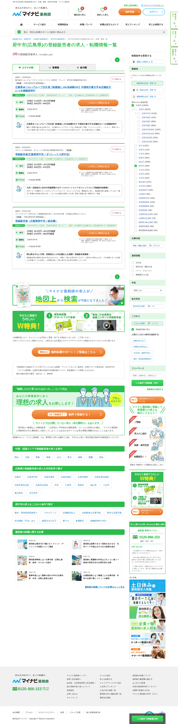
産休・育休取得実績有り (26, 513)
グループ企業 (75, 712)
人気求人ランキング (108, 686)
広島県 (138, 105)
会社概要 (16, 712)
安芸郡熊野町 (144, 206)
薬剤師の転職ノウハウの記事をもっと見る (105, 587)
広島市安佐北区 (22, 485)
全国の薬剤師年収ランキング (144, 686)
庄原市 (141, 174)
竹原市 (141, 150)
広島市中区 (32, 477)
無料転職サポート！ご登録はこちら (68, 352)
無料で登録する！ (70, 414)
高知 (101, 457)
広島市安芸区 (147, 138)
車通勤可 (80, 521)
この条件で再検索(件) (147, 719)
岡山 (17, 457)
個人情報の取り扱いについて (78, 686)
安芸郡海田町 (144, 202)
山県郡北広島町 (145, 218)
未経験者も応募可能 (91, 513)
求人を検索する (156, 24)
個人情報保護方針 (93, 712)
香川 (69, 457)
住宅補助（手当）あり (25, 521)
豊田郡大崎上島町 (146, 222)
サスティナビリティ (46, 712)
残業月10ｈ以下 (49, 521)
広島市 (18, 477)
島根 (48, 457)
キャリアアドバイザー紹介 (110, 683)
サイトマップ (72, 698)
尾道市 (81, 485)
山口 (59, 457)
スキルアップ (50, 513)
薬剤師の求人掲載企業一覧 (110, 694)
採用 (62, 712)
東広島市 (19, 493)
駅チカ (66, 521)
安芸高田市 (143, 190)
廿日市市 (33, 493)
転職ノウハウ (86, 24)
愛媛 (91, 457)
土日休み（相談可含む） (142, 353)
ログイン (153, 12)
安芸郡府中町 (144, 198)
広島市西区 (83, 477)
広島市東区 (49, 477)
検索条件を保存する (155, 389)
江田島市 (142, 194)
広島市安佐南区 (102, 477)
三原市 (68, 485)
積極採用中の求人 (98, 521)
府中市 (141, 166)
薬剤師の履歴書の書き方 (142, 679)
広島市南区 (66, 477)
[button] (117, 79)
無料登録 (129, 12)
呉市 (57, 485)
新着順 (55, 67)
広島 (27, 457)
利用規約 (70, 690)
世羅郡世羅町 (144, 226)
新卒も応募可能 (114, 513)
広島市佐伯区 (42, 485)
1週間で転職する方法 (141, 690)
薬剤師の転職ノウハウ (142, 675)
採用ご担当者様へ (131, 5)
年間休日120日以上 (140, 347)
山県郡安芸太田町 (146, 214)
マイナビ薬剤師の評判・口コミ (145, 694)
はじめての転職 (139, 683)
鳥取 (38, 457)
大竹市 (141, 178)
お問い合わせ (72, 694)
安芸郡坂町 (143, 210)
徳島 (80, 457)
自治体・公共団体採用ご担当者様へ (81, 683)
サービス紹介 (40, 24)
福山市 (93, 485)
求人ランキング (132, 24)
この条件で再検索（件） (147, 383)
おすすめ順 (27, 67)
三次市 (106, 485)
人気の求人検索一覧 (108, 690)
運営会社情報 (105, 698)
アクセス (29, 712)
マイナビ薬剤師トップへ (77, 675)
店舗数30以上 (69, 513)
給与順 (83, 67)
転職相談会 (63, 24)
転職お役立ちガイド (109, 24)
